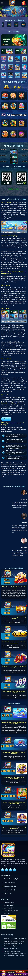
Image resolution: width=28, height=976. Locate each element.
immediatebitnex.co (7, 861)
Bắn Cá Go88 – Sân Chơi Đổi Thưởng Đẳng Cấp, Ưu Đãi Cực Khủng (14, 644)
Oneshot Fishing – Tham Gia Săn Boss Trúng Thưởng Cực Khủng (14, 804)
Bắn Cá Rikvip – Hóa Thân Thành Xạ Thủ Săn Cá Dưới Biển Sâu (14, 669)
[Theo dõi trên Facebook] (2, 871)
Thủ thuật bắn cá (9, 907)
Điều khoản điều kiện (10, 888)
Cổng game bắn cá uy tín (11, 912)
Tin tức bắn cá (8, 915)
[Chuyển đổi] (24, 435)
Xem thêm (7, 419)
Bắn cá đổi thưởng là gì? (11, 880)
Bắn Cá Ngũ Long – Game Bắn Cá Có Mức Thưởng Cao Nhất (14, 779)
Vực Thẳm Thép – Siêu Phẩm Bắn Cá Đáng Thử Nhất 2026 (14, 754)
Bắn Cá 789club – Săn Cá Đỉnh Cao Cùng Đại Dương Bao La (14, 694)
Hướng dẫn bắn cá (9, 904)
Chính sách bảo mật (9, 884)
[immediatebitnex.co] (12, 3)
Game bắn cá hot (9, 909)
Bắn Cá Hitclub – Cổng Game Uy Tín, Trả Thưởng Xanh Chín (14, 619)
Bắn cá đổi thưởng (6, 202)
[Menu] (2, 3)
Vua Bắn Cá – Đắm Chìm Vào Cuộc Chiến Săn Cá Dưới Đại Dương (14, 724)
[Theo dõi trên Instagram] (6, 871)
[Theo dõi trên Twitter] (10, 871)
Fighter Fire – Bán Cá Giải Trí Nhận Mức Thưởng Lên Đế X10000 (14, 829)
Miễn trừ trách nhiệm (10, 891)
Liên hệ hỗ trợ (8, 895)
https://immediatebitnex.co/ (17, 940)
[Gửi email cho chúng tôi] (14, 871)
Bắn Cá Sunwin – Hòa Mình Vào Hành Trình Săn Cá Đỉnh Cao (14, 589)
